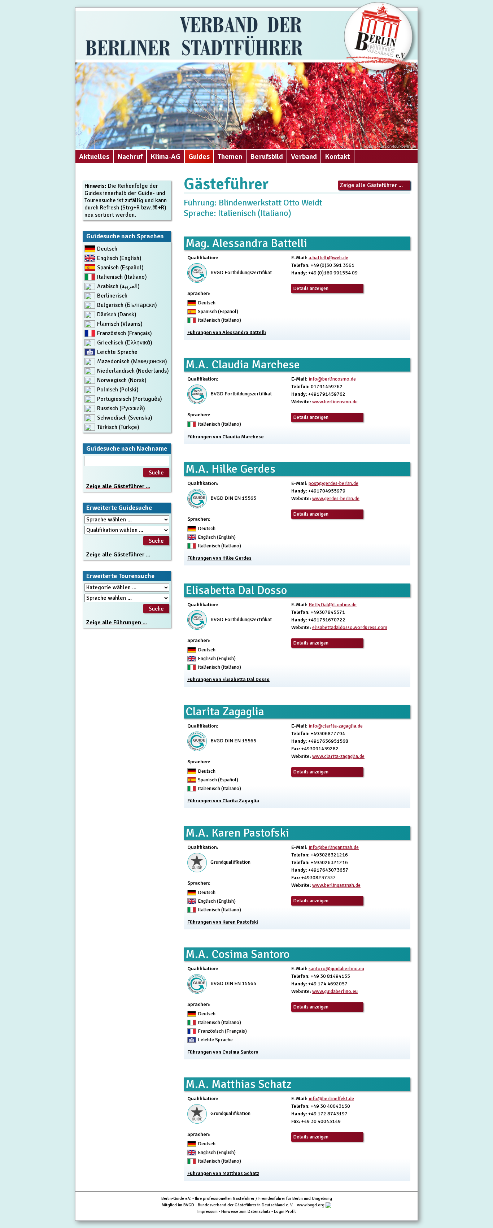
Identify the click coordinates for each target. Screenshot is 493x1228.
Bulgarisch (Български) (127, 305)
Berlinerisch (112, 295)
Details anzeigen (310, 288)
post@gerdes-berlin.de (333, 483)
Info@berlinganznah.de (334, 847)
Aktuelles (94, 156)
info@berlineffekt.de (331, 1098)
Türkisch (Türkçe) (118, 427)
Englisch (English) (119, 258)
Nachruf (130, 156)
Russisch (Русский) (121, 408)
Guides (199, 156)
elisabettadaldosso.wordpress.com (349, 627)
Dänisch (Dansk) (116, 314)
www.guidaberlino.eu (335, 991)
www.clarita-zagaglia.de (338, 756)
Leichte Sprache (117, 352)
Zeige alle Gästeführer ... (371, 185)
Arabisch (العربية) (118, 286)
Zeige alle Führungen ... (116, 622)
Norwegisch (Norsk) (122, 380)
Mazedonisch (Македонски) (132, 361)
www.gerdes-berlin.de (335, 498)
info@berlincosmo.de (332, 379)
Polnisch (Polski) (118, 389)
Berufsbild (266, 156)
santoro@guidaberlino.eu (336, 969)
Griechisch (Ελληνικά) (124, 342)
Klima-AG (165, 156)
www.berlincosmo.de (335, 402)
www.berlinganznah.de (336, 885)
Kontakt (337, 156)
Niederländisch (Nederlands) (133, 370)
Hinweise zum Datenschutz (245, 1211)
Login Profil (285, 1211)
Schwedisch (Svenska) (124, 417)
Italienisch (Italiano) (122, 277)
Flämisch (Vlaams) (120, 323)
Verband (304, 156)
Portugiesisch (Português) (129, 399)
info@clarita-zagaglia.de (336, 726)
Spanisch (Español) (120, 267)
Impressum (207, 1211)
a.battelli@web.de (328, 258)
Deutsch (107, 248)
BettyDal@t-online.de (333, 605)
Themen (230, 156)
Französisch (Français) (124, 333)
